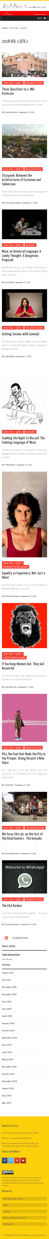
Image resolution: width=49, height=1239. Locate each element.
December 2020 (9, 987)
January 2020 (8, 1023)
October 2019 (8, 1030)
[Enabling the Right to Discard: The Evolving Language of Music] (24, 394)
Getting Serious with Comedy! (20, 334)
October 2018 (8, 1073)
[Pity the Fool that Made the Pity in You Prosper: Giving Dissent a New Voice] (24, 717)
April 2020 (7, 1015)
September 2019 (9, 1037)
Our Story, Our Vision (13, 1198)
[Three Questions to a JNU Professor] (24, 62)
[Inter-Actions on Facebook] (4, 1160)
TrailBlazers (34, 327)
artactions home (14, 657)
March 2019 (7, 1059)
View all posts (7, 959)
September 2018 (9, 1081)
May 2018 (6, 1102)
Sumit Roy (9, 784)
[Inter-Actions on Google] (17, 1160)
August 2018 (8, 1088)
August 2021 (8, 972)
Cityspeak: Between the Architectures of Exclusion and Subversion (21, 180)
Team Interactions (12, 596)
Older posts (20, 937)
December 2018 (9, 1066)
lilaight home (35, 827)
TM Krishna (10, 464)
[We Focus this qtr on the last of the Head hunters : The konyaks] (24, 806)
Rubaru (30, 245)
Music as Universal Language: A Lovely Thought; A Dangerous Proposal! (21, 256)
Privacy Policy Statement (14, 1217)
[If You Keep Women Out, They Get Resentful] (24, 625)
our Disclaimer (15, 1143)
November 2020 (9, 994)
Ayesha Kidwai (11, 112)
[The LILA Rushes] (24, 876)
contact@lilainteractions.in (21, 1138)
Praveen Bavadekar (13, 202)
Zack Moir (9, 282)
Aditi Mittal (10, 356)
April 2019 (7, 1052)
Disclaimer (8, 1223)
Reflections (33, 169)
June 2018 (6, 1095)
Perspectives (34, 82)
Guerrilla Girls (11, 686)
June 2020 (6, 1008)
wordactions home (15, 566)
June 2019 (6, 1044)
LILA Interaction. (24, 1235)
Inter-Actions (19, 1177)
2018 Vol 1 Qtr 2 (12, 82)
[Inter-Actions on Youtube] (23, 1160)
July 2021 (6, 979)
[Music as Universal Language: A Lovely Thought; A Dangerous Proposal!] (24, 224)
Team (5, 1204)
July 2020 (6, 1001)
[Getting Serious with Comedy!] (24, 305)
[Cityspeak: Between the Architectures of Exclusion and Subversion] (24, 141)
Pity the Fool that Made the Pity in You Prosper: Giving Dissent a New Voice (24, 758)
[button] (39, 18)
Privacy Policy (29, 1143)
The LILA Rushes (12, 906)
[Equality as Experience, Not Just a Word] (24, 514)
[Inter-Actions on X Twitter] (11, 1160)
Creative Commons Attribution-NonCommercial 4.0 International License (23, 1183)
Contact (6, 1211)
